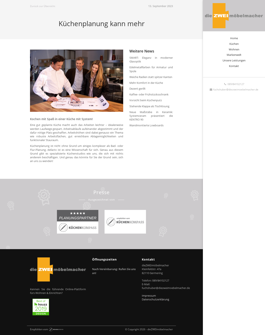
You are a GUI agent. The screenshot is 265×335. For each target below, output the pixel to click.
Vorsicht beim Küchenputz (145, 100)
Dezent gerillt (137, 88)
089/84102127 (235, 84)
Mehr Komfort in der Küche (146, 83)
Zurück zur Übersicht (42, 6)
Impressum (149, 295)
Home (234, 38)
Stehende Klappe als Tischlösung (149, 106)
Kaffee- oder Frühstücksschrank (149, 94)
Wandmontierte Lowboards (146, 125)
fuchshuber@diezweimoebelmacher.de (235, 89)
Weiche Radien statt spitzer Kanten (150, 77)
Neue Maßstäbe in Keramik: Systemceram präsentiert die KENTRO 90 (151, 115)
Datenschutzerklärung (155, 299)
